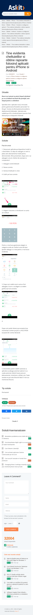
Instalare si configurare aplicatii (18, 78)
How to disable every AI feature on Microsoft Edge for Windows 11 (17, 559)
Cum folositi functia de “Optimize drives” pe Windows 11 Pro (17, 567)
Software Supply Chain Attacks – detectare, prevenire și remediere (17, 593)
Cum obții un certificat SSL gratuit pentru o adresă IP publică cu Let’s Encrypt (17, 584)
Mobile (8, 20)
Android (14, 31)
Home (3, 20)
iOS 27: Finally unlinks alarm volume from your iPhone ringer (16, 575)
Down (13, 402)
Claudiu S (22, 74)
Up (6, 402)
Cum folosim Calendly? (12, 448)
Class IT (17, 611)
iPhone (13, 20)
